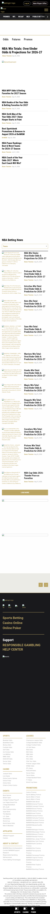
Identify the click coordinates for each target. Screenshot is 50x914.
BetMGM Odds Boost (33, 802)
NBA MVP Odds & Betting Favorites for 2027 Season (14, 92)
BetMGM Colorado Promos (35, 806)
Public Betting (39, 17)
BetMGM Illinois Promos (34, 809)
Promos (6, 17)
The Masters (7, 814)
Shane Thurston (7, 56)
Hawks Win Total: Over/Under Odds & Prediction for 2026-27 (34, 373)
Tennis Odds (7, 764)
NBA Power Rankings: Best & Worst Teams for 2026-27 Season (12, 146)
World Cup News (31, 782)
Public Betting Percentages (12, 860)
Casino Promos (31, 792)
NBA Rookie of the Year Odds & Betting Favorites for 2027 (15, 104)
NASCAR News (31, 771)
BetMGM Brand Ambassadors (12, 848)
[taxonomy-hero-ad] (25, 73)
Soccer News (30, 773)
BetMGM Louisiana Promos (35, 820)
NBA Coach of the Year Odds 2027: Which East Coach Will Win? (12, 160)
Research (6, 853)
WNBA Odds (30, 766)
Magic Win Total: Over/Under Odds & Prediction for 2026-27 (34, 388)
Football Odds (7, 747)
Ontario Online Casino (10, 785)
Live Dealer (6, 776)
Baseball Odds (7, 740)
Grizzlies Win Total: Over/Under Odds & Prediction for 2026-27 (34, 289)
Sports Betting (13, 618)
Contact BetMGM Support (11, 850)
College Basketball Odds (34, 743)
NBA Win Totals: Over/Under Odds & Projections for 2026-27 (35, 256)
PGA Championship (9, 809)
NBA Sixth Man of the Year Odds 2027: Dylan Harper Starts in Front (12, 117)
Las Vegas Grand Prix (10, 802)
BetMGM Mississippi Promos (35, 832)
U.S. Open (6, 816)
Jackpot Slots (7, 774)
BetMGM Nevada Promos (34, 837)
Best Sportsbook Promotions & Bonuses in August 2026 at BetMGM (13, 131)
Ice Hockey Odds (8, 752)
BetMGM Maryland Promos (35, 823)
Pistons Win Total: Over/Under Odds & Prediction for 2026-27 (34, 448)
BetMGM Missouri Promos (34, 834)
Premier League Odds (33, 764)
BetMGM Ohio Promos (33, 848)
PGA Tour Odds (31, 761)
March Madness (8, 826)
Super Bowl (6, 812)
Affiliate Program (8, 836)
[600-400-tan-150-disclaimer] (25, 514)
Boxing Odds (7, 745)
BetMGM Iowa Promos (33, 813)
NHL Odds (29, 759)
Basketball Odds (8, 743)
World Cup (6, 821)
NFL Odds (29, 757)
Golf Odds (6, 750)
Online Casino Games (10, 778)
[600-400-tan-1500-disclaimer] (25, 549)
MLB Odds (29, 750)
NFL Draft (6, 807)
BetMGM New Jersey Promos (35, 839)
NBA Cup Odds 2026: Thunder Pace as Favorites (33, 475)
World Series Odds (9, 823)
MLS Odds (29, 752)
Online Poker (12, 628)
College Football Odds (33, 745)
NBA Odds (29, 754)
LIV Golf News (30, 747)
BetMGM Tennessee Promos (35, 855)
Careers (5, 838)
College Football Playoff (11, 800)
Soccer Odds (7, 761)
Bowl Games (7, 795)
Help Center (13, 649)
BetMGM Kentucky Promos (35, 818)
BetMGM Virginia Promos (34, 858)
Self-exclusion (7, 857)
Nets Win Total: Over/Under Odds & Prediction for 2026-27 (34, 304)
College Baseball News (33, 778)
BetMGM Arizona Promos (34, 804)
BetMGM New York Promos (35, 841)
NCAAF (21, 17)
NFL (14, 17)
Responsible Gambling (21, 645)
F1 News (29, 780)
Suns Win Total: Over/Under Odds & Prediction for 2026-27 (34, 329)
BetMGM (4, 138)
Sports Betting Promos (33, 795)
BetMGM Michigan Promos (35, 830)
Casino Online (12, 623)
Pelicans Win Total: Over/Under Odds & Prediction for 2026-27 (34, 274)
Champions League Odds (34, 740)
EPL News (29, 768)
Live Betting (6, 754)
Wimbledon (6, 819)
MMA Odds (6, 757)
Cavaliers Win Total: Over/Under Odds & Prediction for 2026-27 (34, 432)
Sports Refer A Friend (33, 797)
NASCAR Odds (7, 759)
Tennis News (30, 775)
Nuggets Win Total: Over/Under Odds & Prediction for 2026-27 (34, 403)
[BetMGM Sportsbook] (9, 3)
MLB (28, 17)
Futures (16, 39)
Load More (25, 492)
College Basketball (9, 805)
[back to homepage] (6, 10)
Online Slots (7, 783)
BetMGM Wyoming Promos (35, 869)
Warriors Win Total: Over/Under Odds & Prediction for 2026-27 (34, 357)
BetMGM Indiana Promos (34, 811)
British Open (7, 798)
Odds (5, 39)
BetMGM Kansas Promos (34, 816)
